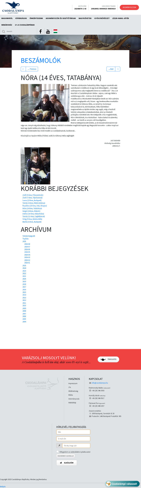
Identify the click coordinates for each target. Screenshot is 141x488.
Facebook (40, 31)
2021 (24, 276)
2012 (24, 300)
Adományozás (73, 399)
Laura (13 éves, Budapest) (32, 200)
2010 (24, 305)
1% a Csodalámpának (25, 25)
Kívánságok (21, 18)
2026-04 (27, 255)
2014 (24, 295)
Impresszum (72, 383)
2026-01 (27, 263)
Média (70, 395)
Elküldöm (68, 463)
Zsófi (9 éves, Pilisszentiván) (33, 195)
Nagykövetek (85, 18)
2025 (24, 265)
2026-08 (27, 244)
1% (69, 387)
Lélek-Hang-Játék (120, 18)
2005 (24, 319)
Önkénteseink (36, 18)
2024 (24, 268)
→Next (110, 69)
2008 (24, 311)
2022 (24, 273)
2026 (24, 241)
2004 (24, 321)
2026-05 (27, 252)
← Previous (32, 69)
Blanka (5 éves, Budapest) (32, 222)
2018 (24, 284)
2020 (24, 279)
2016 (24, 289)
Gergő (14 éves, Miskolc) (31, 211)
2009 (24, 308)
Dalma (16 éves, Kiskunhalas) (33, 214)
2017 (24, 287)
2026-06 (27, 249)
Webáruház (6, 25)
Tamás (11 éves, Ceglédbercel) (34, 216)
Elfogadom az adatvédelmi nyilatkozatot (75, 452)
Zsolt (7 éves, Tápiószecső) (32, 197)
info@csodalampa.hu (100, 383)
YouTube (47, 31)
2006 (24, 316)
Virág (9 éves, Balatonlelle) (32, 219)
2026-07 (27, 247)
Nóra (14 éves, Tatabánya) (32, 208)
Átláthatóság (73, 391)
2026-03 (27, 257)
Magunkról (7, 18)
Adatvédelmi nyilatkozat (66, 456)
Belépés (3, 486)
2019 (24, 281)
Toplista (26, 239)
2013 (24, 297)
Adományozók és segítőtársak (61, 18)
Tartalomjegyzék (29, 236)
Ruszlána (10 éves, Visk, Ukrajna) (35, 206)
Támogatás (111, 359)
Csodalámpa (13, 7)
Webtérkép (72, 402)
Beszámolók (41, 60)
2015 (24, 292)
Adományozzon (129, 7)
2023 (24, 271)
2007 (24, 314)
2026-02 (27, 260)
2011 (24, 303)
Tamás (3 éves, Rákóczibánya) (34, 203)
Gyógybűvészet (102, 18)
